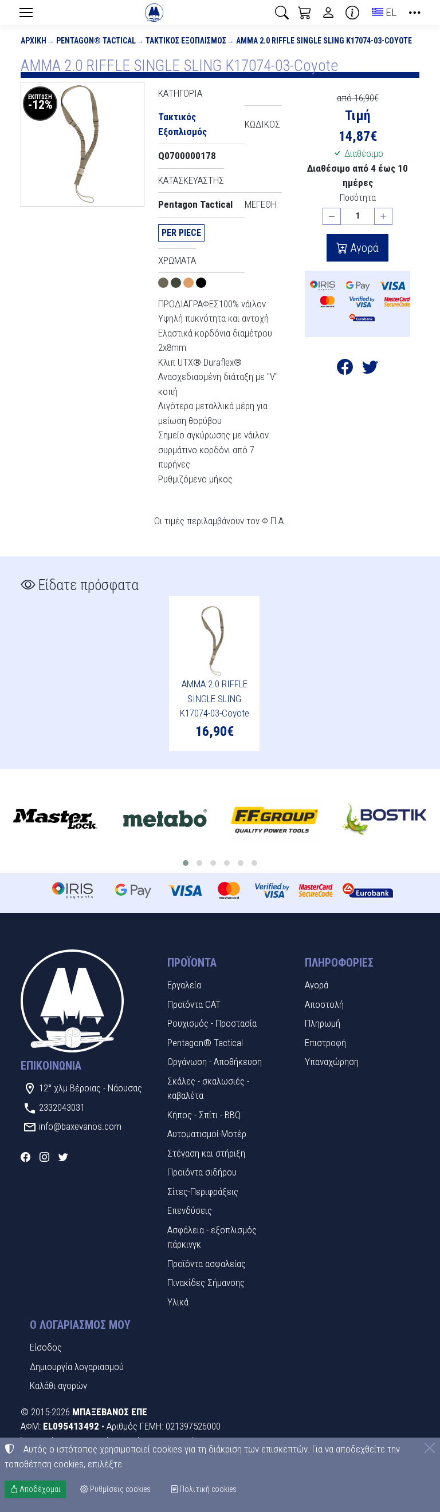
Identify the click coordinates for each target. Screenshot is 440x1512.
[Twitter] (63, 1157)
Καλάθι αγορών (58, 1385)
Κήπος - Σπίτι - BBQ (204, 1115)
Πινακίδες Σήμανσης (206, 1282)
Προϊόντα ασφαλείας (206, 1263)
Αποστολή (324, 1004)
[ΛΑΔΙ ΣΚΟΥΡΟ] (177, 284)
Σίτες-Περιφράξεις (202, 1191)
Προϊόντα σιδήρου (202, 1172)
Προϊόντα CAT (194, 1004)
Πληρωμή (322, 1023)
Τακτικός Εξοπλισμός (186, 40)
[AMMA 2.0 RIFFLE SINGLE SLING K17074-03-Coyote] (82, 144)
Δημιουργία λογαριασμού (77, 1366)
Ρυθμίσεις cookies (119, 1489)
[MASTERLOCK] (55, 819)
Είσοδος (46, 1347)
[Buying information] (352, 12)
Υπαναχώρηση (332, 1061)
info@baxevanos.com (80, 1126)
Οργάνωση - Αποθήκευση (214, 1061)
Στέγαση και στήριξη (206, 1153)
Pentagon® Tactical (96, 40)
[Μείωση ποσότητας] (332, 216)
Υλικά (177, 1302)
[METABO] (165, 819)
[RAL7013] (164, 284)
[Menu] (26, 13)
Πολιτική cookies (207, 1489)
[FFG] (275, 819)
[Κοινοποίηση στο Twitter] (370, 369)
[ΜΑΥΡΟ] (201, 284)
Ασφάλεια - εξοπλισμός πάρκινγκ (212, 1237)
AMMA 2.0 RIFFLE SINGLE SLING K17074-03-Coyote (324, 40)
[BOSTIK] (385, 819)
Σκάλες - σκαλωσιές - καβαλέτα (208, 1088)
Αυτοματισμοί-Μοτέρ (206, 1133)
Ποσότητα (358, 197)
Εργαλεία (184, 985)
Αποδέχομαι (39, 1489)
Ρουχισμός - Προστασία (212, 1023)
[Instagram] (44, 1157)
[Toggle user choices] (328, 12)
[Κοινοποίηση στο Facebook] (345, 369)
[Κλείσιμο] (429, 1448)
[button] (281, 13)
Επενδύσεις (189, 1210)
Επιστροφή (325, 1042)
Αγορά (363, 248)
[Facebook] (25, 1157)
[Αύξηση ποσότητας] (383, 216)
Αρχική (33, 40)
